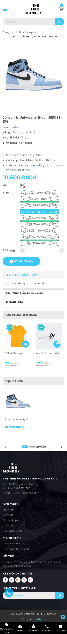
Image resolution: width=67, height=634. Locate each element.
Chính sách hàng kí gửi (16, 548)
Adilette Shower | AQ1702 (50, 353)
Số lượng (9, 250)
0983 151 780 (22, 488)
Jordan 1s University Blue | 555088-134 (25, 419)
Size (6, 192)
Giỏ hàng (60, 630)
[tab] (33, 275)
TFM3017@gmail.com (25, 492)
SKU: (6, 137)
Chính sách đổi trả (13, 543)
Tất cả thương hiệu (6, 630)
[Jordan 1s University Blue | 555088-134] (18, 402)
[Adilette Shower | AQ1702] (49, 335)
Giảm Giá (20, 630)
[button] (33, 275)
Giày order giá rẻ (13, 530)
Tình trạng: (10, 142)
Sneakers (8, 509)
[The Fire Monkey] (33, 9)
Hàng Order (47, 630)
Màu (6, 185)
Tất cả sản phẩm (12, 520)
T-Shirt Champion (14, 353)
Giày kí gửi (9, 525)
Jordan (14, 127)
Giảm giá (8, 514)
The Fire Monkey (32, 165)
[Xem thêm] (25, 344)
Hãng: (7, 132)
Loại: (6, 127)
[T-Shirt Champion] (18, 335)
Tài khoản (33, 630)
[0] (61, 9)
